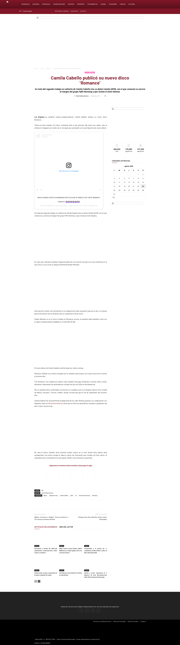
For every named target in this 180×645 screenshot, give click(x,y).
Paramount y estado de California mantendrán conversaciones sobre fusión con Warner (45, 551)
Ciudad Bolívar (59, 4)
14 (133, 182)
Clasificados (74, 11)
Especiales (46, 4)
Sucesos (71, 4)
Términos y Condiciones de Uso (102, 621)
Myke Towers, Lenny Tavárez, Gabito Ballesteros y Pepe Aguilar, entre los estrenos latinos (70, 551)
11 (119, 182)
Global (103, 4)
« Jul (113, 197)
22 (138, 186)
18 (119, 186)
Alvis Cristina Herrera (82, 96)
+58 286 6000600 (45, 643)
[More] (134, 101)
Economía (113, 4)
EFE (42, 490)
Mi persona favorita (55, 403)
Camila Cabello (64, 495)
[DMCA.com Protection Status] (116, 639)
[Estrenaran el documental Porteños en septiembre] (70, 563)
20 (129, 186)
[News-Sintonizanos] (127, 109)
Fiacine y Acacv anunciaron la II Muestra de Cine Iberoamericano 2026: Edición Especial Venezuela (95, 575)
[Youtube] (161, 11)
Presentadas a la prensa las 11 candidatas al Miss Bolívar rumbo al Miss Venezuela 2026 (95, 551)
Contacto (83, 11)
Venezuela (26, 4)
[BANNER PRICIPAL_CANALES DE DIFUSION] (90, 25)
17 (114, 186)
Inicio (35, 68)
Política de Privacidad (119, 621)
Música (48, 68)
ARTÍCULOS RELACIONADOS (45, 527)
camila (57, 206)
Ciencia (122, 4)
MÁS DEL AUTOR (66, 527)
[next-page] (39, 581)
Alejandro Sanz (53, 495)
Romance (94, 495)
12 (124, 182)
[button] (170, 4)
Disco (71, 495)
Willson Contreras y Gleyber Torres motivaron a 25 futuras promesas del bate (51, 518)
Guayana (35, 4)
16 (143, 182)
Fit (76, 495)
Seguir (129, 144)
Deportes (80, 4)
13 (129, 182)
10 (114, 182)
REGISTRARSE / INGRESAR (62, 11)
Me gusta (117, 144)
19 (124, 186)
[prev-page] (35, 581)
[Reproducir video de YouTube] (70, 240)
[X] (157, 11)
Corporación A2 (95, 639)
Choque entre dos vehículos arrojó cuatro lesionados (92, 518)
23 (143, 186)
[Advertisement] (90, 50)
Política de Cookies (133, 621)
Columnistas (92, 4)
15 (138, 182)
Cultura (131, 4)
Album (45, 495)
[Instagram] (154, 11)
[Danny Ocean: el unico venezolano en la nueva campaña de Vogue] (45, 563)
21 (133, 186)
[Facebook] (151, 11)
